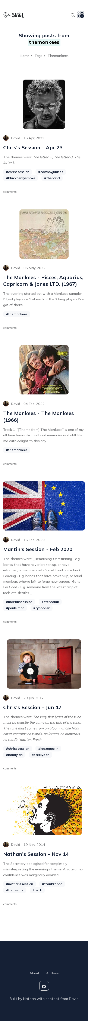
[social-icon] (44, 986)
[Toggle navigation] (81, 14)
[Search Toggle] (73, 15)
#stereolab (50, 602)
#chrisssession (17, 172)
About (34, 973)
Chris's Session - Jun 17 (32, 707)
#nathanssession (19, 884)
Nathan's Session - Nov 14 (36, 854)
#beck (37, 890)
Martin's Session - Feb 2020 (37, 549)
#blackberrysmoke (20, 178)
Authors (52, 973)
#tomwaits (14, 890)
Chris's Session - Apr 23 (33, 147)
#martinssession (19, 602)
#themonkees (17, 314)
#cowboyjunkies (50, 172)
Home (24, 55)
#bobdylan (14, 755)
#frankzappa (52, 884)
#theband (52, 178)
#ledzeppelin (48, 749)
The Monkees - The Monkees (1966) (38, 416)
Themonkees (58, 55)
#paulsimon (15, 608)
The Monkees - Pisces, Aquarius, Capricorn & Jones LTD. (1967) (43, 280)
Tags (38, 55)
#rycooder (41, 608)
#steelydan (41, 755)
